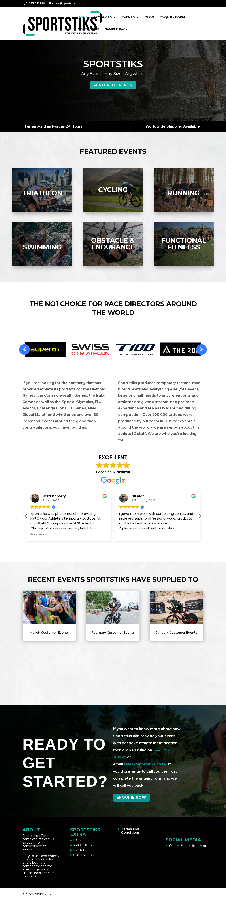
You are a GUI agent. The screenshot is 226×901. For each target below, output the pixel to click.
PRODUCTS (102, 17)
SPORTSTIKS (113, 64)
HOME (83, 17)
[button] (200, 516)
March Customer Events (49, 633)
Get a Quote (113, 85)
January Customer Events (176, 633)
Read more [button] (38, 534)
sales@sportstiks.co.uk (145, 764)
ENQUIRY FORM (172, 17)
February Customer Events (113, 633)
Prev (24, 349)
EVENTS (128, 17)
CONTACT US (88, 29)
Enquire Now (131, 797)
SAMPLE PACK (116, 29)
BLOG (149, 17)
